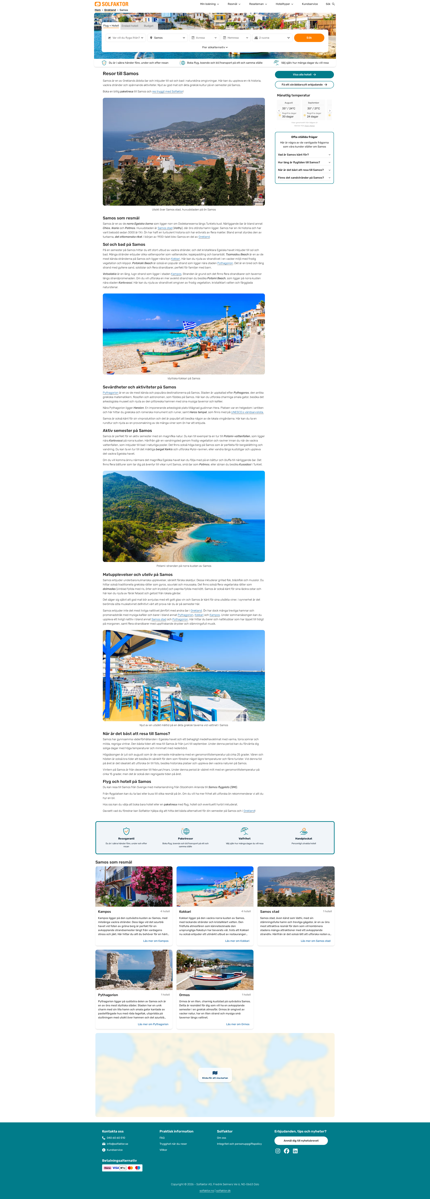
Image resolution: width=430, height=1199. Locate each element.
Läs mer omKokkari (237, 940)
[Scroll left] (279, 111)
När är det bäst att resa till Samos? (301, 170)
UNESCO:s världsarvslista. (247, 412)
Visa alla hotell (302, 74)
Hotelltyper (283, 4)
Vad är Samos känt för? (293, 154)
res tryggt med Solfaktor (167, 91)
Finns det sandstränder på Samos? (301, 177)
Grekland (204, 236)
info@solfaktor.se (117, 1143)
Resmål (232, 4)
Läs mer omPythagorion (153, 1024)
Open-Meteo (310, 126)
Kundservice (310, 4)
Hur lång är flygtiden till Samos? (299, 162)
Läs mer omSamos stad (316, 940)
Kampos (176, 274)
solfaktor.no (207, 1190)
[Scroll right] (330, 111)
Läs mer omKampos (155, 940)
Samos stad (165, 228)
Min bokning (208, 4)
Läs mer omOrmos (237, 1024)
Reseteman (256, 4)
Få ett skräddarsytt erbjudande (302, 84)
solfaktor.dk (223, 1190)
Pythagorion (225, 263)
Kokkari (175, 258)
